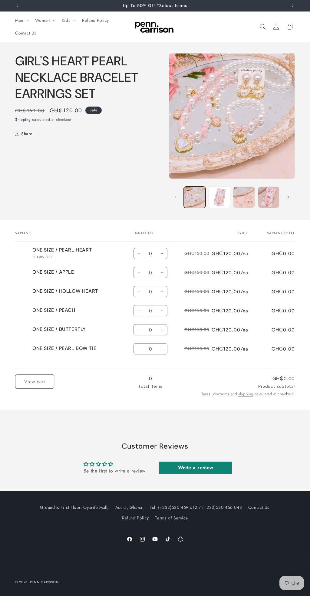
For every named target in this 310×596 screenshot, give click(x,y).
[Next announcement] (292, 6)
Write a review (195, 467)
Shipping (23, 119)
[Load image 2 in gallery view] (219, 197)
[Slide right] (288, 197)
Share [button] (26, 134)
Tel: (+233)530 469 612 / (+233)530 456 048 (196, 507)
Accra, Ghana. (129, 507)
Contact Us (258, 507)
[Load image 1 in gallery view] (194, 197)
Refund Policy (135, 518)
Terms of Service (171, 518)
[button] (21, 20)
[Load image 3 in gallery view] (244, 197)
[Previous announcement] (17, 6)
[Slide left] (175, 197)
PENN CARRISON (44, 582)
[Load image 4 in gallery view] (268, 197)
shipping (245, 394)
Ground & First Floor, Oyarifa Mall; (74, 507)
